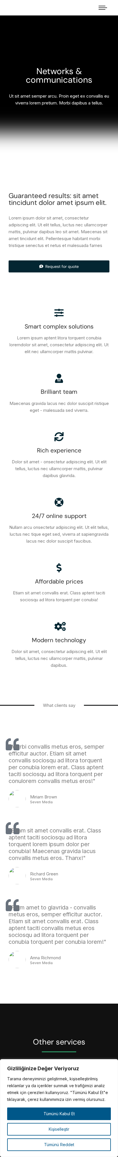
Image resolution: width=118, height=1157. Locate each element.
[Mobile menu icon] (102, 8)
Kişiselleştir (59, 1129)
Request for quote (62, 266)
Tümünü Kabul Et (59, 1113)
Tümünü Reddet (59, 1144)
